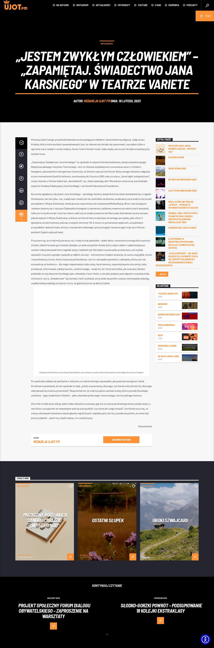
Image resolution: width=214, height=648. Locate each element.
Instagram (82, 5)
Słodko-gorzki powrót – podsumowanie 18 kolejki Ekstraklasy (161, 608)
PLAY (208, 15)
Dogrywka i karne (167, 345)
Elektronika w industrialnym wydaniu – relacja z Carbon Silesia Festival (181, 243)
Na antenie (62, 5)
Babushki (162, 303)
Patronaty (124, 5)
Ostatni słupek (176, 157)
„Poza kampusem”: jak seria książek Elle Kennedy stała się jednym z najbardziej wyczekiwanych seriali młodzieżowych (177, 259)
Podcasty (191, 5)
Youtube (142, 5)
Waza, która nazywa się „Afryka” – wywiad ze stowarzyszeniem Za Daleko (183, 204)
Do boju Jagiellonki (168, 356)
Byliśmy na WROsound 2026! (182, 179)
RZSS (160, 335)
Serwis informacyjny (169, 314)
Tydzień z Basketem (168, 293)
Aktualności (103, 5)
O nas (158, 5)
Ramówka (173, 5)
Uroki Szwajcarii (177, 168)
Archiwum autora (121, 439)
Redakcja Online (24, 555)
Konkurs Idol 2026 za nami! (182, 227)
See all (163, 274)
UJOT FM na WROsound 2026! (182, 190)
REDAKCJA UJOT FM (97, 101)
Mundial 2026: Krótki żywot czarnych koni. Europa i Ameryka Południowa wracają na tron (183, 218)
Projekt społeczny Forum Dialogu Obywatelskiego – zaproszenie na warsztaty (54, 610)
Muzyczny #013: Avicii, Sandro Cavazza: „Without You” (182, 148)
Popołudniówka (166, 324)
